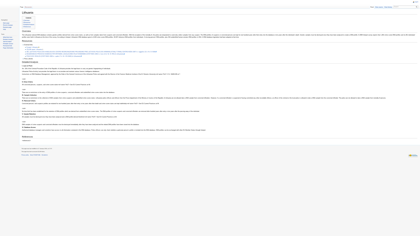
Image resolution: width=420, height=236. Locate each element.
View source (379, 7)
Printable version (8, 43)
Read (372, 7)
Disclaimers (45, 155)
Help (4, 29)
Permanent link (7, 46)
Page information (8, 48)
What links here (7, 37)
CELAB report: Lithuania (34, 49)
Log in (416, 2)
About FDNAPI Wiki (35, 155)
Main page (6, 23)
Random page (7, 27)
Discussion (28, 7)
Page (21, 7)
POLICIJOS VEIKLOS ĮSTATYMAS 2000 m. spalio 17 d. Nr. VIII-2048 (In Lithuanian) (53, 56)
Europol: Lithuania (32, 47)
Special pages (7, 41)
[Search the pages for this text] (417, 7)
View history (388, 7)
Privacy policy (25, 155)
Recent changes (8, 25)
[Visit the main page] (9, 8)
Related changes (8, 39)
